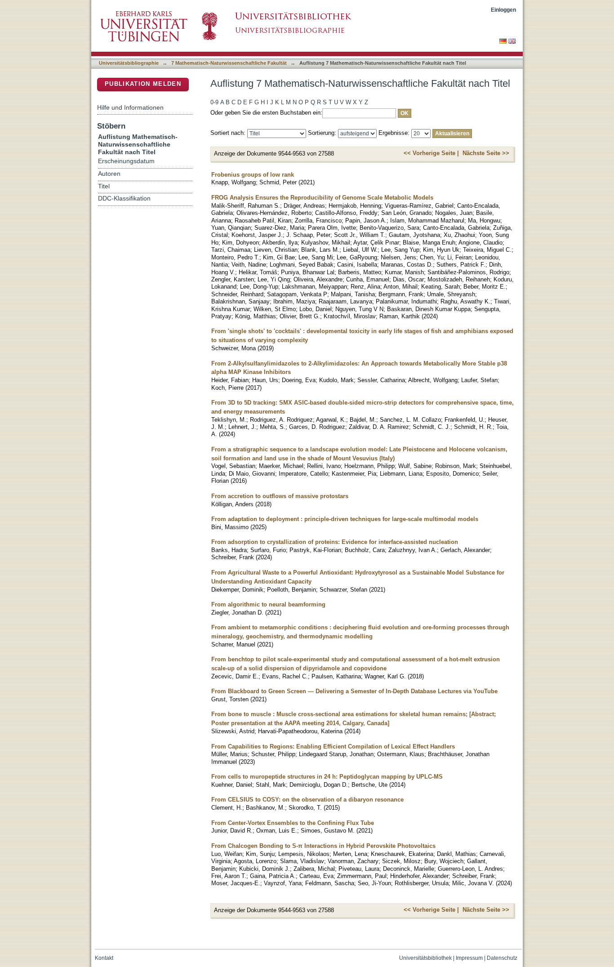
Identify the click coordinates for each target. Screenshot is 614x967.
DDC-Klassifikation (124, 198)
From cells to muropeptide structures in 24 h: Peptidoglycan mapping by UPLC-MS (327, 776)
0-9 (214, 102)
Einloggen (503, 10)
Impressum (469, 958)
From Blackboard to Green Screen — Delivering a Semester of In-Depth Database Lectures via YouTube (354, 691)
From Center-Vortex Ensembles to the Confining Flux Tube (292, 823)
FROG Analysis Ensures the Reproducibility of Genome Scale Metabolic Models (322, 197)
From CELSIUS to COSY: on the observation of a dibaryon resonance (307, 799)
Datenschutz (502, 958)
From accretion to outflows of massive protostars (279, 496)
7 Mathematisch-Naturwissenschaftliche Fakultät (229, 63)
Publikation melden (143, 83)
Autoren (109, 173)
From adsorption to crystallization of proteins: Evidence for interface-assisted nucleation (334, 542)
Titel (104, 186)
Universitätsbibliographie (129, 63)
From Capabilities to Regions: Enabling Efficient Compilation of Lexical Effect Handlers (333, 746)
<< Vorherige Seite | (431, 153)
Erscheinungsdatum (126, 161)
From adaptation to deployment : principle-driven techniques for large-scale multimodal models (344, 519)
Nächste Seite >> (486, 153)
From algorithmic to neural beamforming (268, 604)
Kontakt (104, 958)
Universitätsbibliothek (425, 958)
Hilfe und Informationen (130, 107)
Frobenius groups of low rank (252, 174)
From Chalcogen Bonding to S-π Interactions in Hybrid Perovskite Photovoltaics (323, 845)
